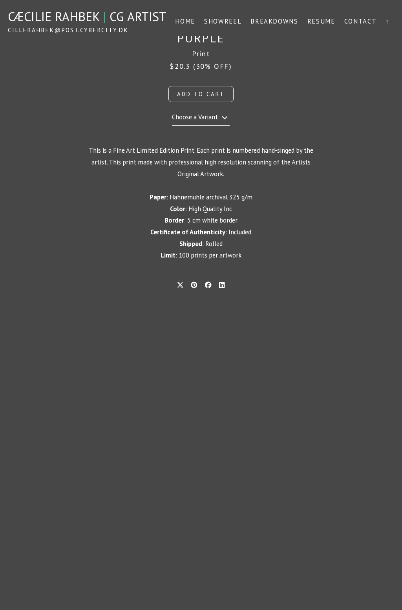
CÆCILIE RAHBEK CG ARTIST (87, 16)
